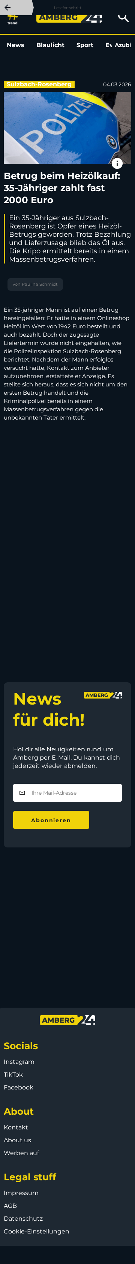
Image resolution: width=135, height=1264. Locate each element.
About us (17, 1140)
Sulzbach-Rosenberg (39, 84)
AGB (10, 1205)
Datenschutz (23, 1218)
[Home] (69, 17)
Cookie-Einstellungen (36, 1231)
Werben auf (21, 1153)
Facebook (18, 1087)
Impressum (21, 1193)
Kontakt (16, 1127)
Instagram (19, 1061)
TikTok (13, 1074)
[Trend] (14, 17)
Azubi (123, 45)
